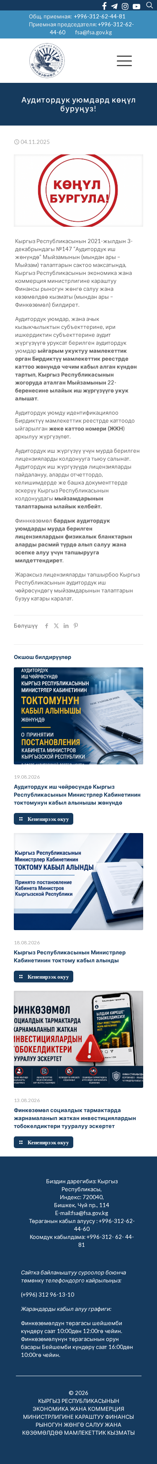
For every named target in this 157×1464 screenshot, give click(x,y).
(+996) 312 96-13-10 (47, 1294)
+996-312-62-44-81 (100, 16)
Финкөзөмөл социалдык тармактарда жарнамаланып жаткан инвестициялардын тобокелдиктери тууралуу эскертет (75, 1118)
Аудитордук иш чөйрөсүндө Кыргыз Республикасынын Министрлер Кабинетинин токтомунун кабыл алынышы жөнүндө (77, 794)
